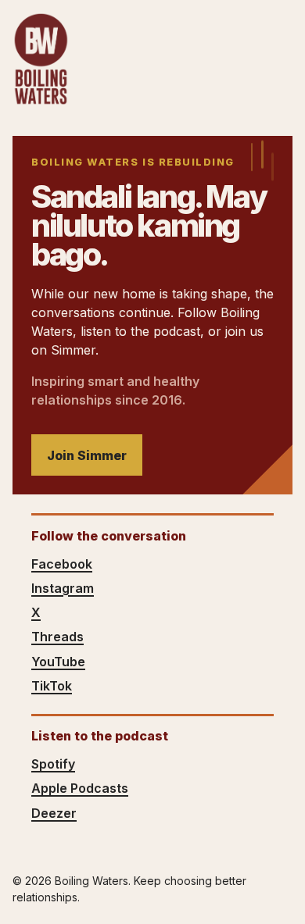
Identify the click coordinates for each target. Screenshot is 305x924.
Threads (57, 636)
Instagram (62, 588)
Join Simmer (87, 455)
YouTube (58, 661)
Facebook (61, 564)
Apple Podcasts (79, 788)
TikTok (51, 686)
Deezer (54, 813)
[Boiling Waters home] (41, 59)
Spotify (53, 764)
